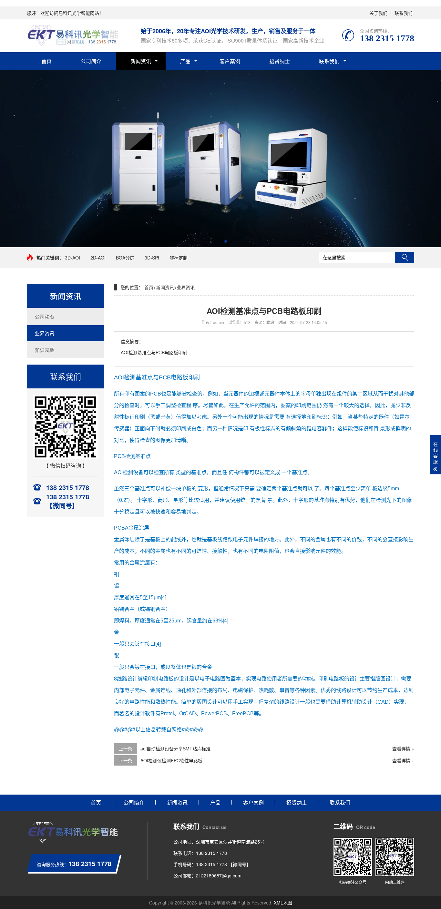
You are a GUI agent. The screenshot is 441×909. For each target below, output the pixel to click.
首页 (46, 61)
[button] (215, 241)
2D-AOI (98, 257)
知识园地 (44, 350)
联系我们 (404, 13)
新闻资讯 (140, 61)
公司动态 (44, 316)
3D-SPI (152, 257)
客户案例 (230, 61)
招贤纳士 (279, 61)
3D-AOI (72, 257)
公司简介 (91, 61)
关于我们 (378, 13)
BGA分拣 (125, 257)
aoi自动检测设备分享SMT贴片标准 (175, 748)
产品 (185, 61)
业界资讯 (44, 333)
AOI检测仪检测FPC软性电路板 (171, 760)
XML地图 (283, 902)
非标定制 (178, 257)
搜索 (404, 257)
